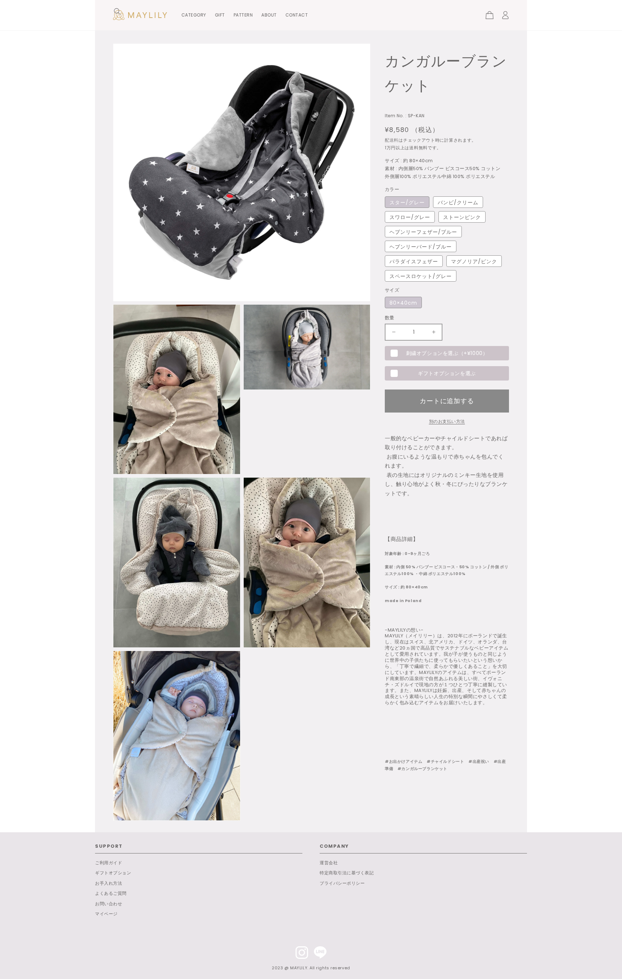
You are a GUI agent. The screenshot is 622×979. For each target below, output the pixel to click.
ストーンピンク (462, 217)
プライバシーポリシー (342, 883)
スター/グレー (407, 202)
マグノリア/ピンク (474, 261)
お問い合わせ (108, 904)
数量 (390, 317)
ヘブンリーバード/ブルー (420, 246)
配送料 (391, 140)
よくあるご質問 (111, 893)
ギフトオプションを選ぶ (447, 373)
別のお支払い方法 (447, 421)
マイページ (106, 914)
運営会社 (329, 863)
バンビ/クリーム (458, 202)
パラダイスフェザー (413, 261)
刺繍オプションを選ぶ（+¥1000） (447, 353)
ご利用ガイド (108, 863)
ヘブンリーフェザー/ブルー (423, 232)
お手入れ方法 (108, 883)
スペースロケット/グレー (420, 276)
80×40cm (403, 302)
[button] (117, 11)
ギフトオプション (113, 873)
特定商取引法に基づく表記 (347, 873)
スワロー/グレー (409, 217)
